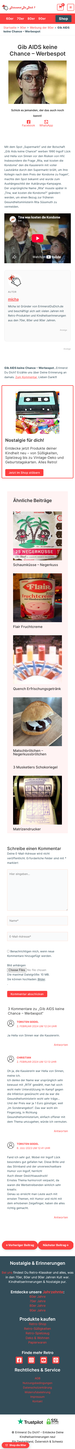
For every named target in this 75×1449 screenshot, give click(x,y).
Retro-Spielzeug (37, 1333)
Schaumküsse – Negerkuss (35, 565)
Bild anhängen (16, 965)
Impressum (37, 1396)
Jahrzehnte (53, 1292)
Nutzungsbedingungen (37, 1383)
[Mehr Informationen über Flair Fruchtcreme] (37, 597)
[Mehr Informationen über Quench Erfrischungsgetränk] (37, 659)
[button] (63, 18)
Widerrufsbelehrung (37, 1392)
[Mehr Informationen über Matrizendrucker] (37, 800)
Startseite (9, 27)
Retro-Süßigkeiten (37, 1328)
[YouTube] (43, 1360)
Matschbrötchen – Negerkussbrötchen (29, 752)
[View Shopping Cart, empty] (60, 7)
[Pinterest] (55, 1360)
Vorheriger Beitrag (20, 1245)
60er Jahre (37, 1296)
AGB (37, 1378)
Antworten (61, 1044)
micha (13, 299)
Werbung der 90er (42, 27)
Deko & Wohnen (37, 1338)
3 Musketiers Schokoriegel (35, 767)
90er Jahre (37, 1310)
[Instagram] (31, 1360)
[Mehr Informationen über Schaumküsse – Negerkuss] (37, 535)
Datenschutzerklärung (37, 1387)
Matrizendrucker (27, 829)
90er (23, 27)
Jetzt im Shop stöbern (24, 472)
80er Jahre (37, 1305)
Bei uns (7, 1272)
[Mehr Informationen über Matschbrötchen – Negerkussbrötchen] (37, 721)
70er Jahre (38, 1301)
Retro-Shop (37, 1324)
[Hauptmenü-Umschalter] (70, 7)
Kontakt (37, 1401)
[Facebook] (19, 1360)
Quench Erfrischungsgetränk (37, 689)
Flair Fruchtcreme (28, 627)
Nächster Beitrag (56, 1245)
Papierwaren (37, 1342)
